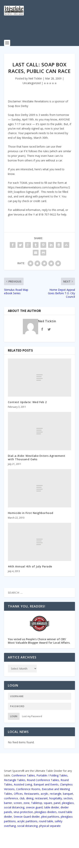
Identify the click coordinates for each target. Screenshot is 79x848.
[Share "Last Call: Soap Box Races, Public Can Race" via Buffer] (59, 245)
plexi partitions (50, 816)
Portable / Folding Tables (51, 775)
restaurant (41, 798)
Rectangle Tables (14, 780)
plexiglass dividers (46, 812)
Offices (18, 793)
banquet (68, 793)
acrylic (44, 793)
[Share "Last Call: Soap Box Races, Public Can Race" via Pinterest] (43, 245)
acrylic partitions (27, 821)
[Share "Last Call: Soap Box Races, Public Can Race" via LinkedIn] (51, 245)
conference (11, 798)
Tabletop (36, 803)
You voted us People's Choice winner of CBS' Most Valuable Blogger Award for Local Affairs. (39, 640)
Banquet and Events (46, 784)
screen (18, 803)
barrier (8, 803)
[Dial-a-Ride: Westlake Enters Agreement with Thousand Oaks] (39, 431)
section (67, 798)
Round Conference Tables (43, 780)
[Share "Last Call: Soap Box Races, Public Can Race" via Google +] (28, 245)
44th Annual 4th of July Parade (30, 566)
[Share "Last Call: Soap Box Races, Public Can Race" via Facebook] (12, 245)
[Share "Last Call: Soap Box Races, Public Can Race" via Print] (43, 252)
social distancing (14, 807)
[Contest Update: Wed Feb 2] (39, 377)
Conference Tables (23, 775)
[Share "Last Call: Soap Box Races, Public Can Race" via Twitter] (20, 245)
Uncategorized (32, 83)
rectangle (55, 793)
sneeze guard (34, 807)
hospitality (55, 798)
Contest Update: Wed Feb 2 (27, 402)
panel (57, 803)
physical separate (50, 826)
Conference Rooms (28, 789)
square (48, 803)
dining (29, 798)
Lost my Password (32, 716)
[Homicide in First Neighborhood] (39, 488)
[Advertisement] (41, 30)
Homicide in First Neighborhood (30, 513)
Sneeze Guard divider (27, 816)
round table (46, 821)
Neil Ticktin (35, 78)
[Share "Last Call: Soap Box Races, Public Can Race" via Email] (36, 252)
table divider (51, 807)
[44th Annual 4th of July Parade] (39, 542)
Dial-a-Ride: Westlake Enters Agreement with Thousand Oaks (36, 457)
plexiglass (68, 803)
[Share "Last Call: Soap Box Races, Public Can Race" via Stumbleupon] (66, 245)
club (22, 798)
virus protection (23, 812)
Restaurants (31, 793)
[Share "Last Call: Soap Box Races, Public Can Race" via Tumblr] (36, 245)
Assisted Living (23, 784)
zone (26, 803)
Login (13, 716)
